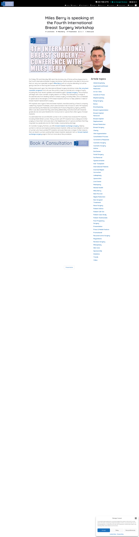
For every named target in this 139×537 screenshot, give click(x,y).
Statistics (96, 254)
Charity (95, 130)
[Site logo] (7, 5)
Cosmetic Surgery (99, 143)
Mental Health (98, 188)
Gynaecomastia (98, 161)
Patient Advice (98, 208)
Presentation (73, 31)
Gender (93, 5)
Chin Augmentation (99, 133)
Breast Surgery (98, 127)
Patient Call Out (98, 212)
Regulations (97, 239)
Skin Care (96, 248)
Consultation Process (100, 137)
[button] (136, 518)
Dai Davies (97, 151)
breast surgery (72, 92)
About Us (101, 5)
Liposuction (97, 178)
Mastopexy (97, 184)
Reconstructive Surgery (101, 236)
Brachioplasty (98, 107)
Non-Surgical (83, 5)
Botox (95, 104)
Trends (95, 257)
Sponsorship (97, 251)
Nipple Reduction (99, 197)
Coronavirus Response (101, 140)
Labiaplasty (97, 175)
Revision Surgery (99, 242)
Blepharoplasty (98, 98)
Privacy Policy (120, 534)
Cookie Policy (113, 534)
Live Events (50, 31)
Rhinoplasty (97, 245)
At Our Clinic (97, 92)
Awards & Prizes (99, 95)
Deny (117, 530)
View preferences (130, 530)
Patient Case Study (99, 215)
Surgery (74, 5)
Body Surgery (98, 101)
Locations (111, 5)
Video (95, 260)
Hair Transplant (98, 164)
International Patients (100, 167)
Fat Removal (97, 157)
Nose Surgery (98, 205)
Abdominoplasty (99, 83)
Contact (131, 5)
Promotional (97, 232)
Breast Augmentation (100, 110)
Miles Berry (61, 31)
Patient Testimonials (100, 218)
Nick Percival (97, 194)
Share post (90, 31)
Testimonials (121, 5)
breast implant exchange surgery (67, 126)
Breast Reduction (99, 124)
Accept (104, 530)
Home (68, 5)
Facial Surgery (98, 154)
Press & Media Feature (101, 229)
